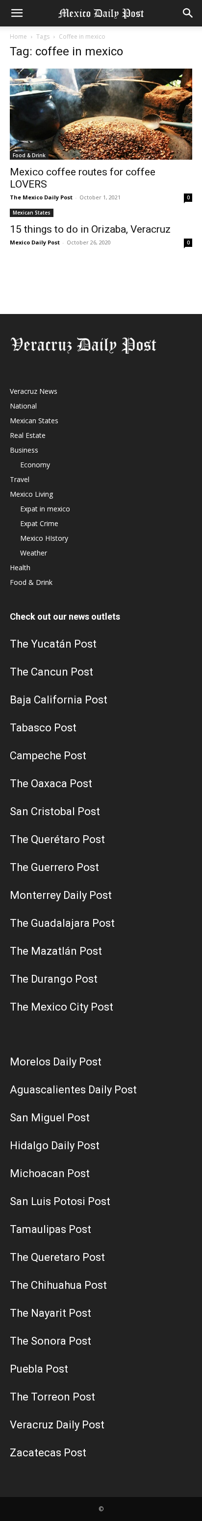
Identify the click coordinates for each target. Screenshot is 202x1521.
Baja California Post (58, 700)
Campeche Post (48, 755)
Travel (19, 479)
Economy (35, 464)
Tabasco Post (43, 728)
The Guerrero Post (54, 867)
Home (18, 36)
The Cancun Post (51, 672)
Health (20, 567)
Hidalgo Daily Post (55, 1145)
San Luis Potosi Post (60, 1201)
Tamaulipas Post (50, 1229)
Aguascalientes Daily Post (73, 1090)
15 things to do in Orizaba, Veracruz (90, 229)
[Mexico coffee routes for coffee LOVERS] (101, 114)
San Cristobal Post (55, 811)
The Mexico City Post (61, 1007)
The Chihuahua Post (58, 1285)
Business (24, 450)
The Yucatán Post (53, 644)
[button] (16, 13)
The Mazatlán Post (56, 951)
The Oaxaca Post (51, 783)
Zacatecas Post (48, 1453)
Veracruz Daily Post (57, 1425)
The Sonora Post (50, 1341)
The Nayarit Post (50, 1313)
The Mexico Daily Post (41, 197)
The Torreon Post (52, 1397)
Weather (33, 552)
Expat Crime (39, 523)
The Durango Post (54, 979)
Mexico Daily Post (35, 242)
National (23, 405)
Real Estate (28, 435)
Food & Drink (29, 155)
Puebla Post (39, 1369)
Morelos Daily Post (55, 1062)
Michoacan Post (50, 1173)
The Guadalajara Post (62, 923)
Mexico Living (31, 494)
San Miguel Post (50, 1117)
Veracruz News (33, 391)
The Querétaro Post (57, 839)
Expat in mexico (45, 508)
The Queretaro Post (57, 1257)
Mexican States (31, 212)
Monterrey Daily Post (61, 895)
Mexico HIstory (44, 538)
